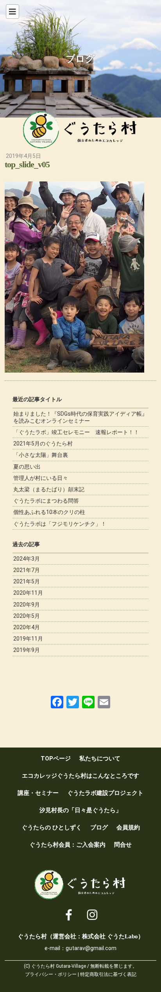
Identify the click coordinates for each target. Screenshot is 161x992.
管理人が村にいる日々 (40, 478)
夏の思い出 (27, 466)
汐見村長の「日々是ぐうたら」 (80, 810)
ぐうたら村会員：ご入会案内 (67, 844)
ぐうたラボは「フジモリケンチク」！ (59, 524)
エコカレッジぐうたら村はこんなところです (80, 775)
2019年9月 (26, 650)
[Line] (88, 702)
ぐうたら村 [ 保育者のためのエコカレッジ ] (80, 130)
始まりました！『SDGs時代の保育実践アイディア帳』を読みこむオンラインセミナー (80, 417)
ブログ (99, 827)
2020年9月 (26, 604)
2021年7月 (26, 570)
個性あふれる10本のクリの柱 (49, 512)
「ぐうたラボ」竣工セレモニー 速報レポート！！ (76, 432)
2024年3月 (26, 559)
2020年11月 (28, 593)
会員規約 (128, 827)
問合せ (123, 844)
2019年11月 (28, 638)
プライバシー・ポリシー (51, 974)
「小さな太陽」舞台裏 (40, 455)
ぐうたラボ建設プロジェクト (105, 792)
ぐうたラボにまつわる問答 (46, 501)
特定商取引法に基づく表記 (108, 974)
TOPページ (56, 758)
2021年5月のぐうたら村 (43, 443)
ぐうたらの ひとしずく (51, 827)
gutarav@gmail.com (91, 948)
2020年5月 (26, 616)
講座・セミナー (38, 792)
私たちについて (99, 758)
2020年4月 (26, 627)
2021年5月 (26, 581)
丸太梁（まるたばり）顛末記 (48, 489)
